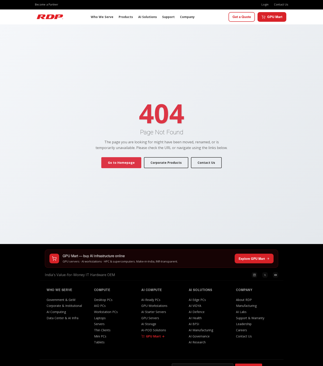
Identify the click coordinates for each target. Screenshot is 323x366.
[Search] (224, 17)
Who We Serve (102, 17)
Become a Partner (46, 4)
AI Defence (197, 312)
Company (187, 17)
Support (168, 17)
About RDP (244, 300)
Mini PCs (100, 336)
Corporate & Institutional (64, 306)
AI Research (197, 342)
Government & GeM (61, 300)
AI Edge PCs (197, 300)
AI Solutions (147, 17)
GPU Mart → (155, 336)
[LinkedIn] (254, 275)
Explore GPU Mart (252, 258)
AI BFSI (194, 324)
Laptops (100, 318)
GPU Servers (150, 318)
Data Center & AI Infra (62, 318)
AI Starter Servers (153, 312)
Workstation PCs (106, 312)
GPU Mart (274, 16)
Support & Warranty (250, 318)
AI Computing (56, 312)
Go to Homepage (121, 162)
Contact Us (281, 4)
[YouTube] (275, 275)
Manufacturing (246, 306)
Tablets (99, 342)
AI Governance (199, 336)
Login (265, 4)
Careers (241, 330)
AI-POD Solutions (153, 330)
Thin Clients (102, 330)
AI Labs (241, 312)
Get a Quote (241, 16)
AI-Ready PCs (150, 300)
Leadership (244, 324)
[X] (265, 275)
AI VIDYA (195, 306)
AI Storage (148, 324)
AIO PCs (100, 306)
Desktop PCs (103, 300)
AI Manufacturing (201, 330)
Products (126, 17)
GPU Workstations (154, 306)
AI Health (195, 318)
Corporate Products (166, 162)
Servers (99, 324)
